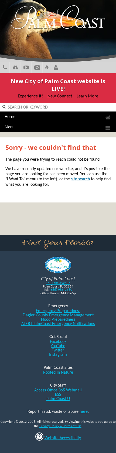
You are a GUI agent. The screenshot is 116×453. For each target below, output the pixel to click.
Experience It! (30, 96)
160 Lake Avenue (58, 283)
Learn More (87, 96)
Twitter (58, 350)
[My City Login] (55, 68)
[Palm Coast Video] (26, 68)
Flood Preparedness (58, 319)
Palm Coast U (58, 399)
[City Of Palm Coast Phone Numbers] (4, 68)
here (84, 412)
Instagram (58, 355)
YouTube (58, 346)
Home (10, 116)
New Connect (59, 96)
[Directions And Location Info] (15, 68)
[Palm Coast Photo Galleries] (37, 68)
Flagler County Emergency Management (58, 315)
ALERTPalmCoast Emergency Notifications (58, 324)
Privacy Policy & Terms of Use (60, 426)
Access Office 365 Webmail (58, 390)
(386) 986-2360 (60, 290)
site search (80, 179)
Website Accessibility (63, 438)
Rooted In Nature (58, 372)
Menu (10, 126)
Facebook (58, 342)
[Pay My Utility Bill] (47, 68)
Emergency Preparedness (58, 311)
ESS (58, 395)
